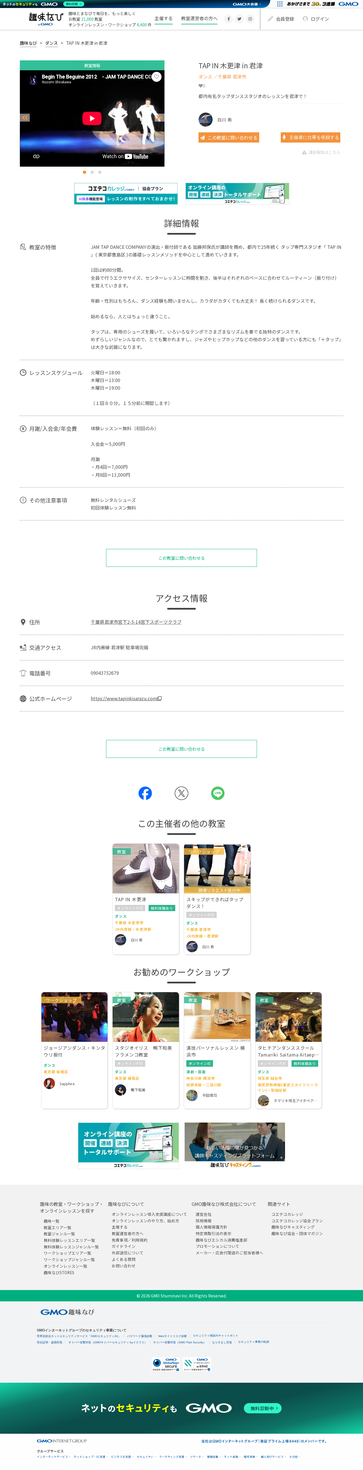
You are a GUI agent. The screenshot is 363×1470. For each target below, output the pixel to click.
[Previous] (25, 118)
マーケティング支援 (171, 1457)
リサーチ (195, 1457)
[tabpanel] (92, 118)
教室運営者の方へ (199, 18)
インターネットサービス (52, 1457)
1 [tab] (84, 172)
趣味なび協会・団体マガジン (297, 1233)
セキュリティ (145, 1457)
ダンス (51, 43)
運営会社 (204, 1214)
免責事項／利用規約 (129, 1239)
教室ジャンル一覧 (59, 1233)
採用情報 (204, 1220)
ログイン (320, 18)
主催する (164, 18)
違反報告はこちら (324, 152)
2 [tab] (92, 172)
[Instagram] (250, 19)
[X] (239, 19)
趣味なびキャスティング (293, 1227)
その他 (293, 1457)
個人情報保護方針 (211, 1227)
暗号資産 (249, 1457)
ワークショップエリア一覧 (67, 1253)
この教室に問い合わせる (233, 137)
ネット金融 (231, 1457)
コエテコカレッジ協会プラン (297, 1220)
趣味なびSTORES (59, 1272)
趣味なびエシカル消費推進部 (221, 1239)
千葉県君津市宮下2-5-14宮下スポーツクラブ (136, 621)
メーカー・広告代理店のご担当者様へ (229, 1252)
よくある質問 (124, 1259)
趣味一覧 (52, 1221)
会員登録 (285, 18)
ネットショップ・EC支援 (89, 1457)
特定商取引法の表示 (213, 1233)
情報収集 (212, 1457)
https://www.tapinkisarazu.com (124, 698)
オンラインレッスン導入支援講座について (149, 1214)
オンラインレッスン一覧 (65, 1266)
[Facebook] (228, 19)
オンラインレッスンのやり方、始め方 (145, 1220)
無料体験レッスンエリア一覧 (69, 1240)
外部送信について (127, 1252)
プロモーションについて (217, 1246)
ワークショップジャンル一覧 (69, 1259)
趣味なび (28, 43)
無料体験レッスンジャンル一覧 (71, 1246)
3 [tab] (100, 172)
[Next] (159, 118)
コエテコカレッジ (287, 1214)
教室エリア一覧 (57, 1227)
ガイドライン (124, 1246)
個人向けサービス (272, 1457)
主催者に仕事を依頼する (313, 137)
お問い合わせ (124, 1265)
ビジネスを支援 (121, 1457)
